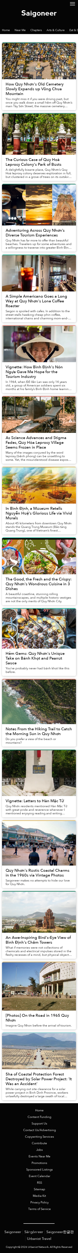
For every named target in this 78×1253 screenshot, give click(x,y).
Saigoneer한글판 (60, 1231)
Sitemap (39, 1189)
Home (39, 1110)
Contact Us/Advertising (39, 1130)
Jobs (39, 1150)
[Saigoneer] (39, 13)
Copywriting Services (39, 1137)
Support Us (39, 1124)
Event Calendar (39, 1176)
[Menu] (72, 3)
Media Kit (39, 1196)
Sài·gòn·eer (33, 1231)
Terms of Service (39, 1209)
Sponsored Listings (39, 1170)
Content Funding (39, 1117)
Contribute (39, 1143)
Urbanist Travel (39, 1238)
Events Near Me (39, 1156)
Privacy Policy (39, 1202)
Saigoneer (12, 1231)
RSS (39, 1183)
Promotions (39, 1163)
